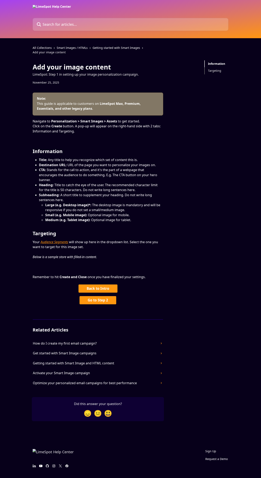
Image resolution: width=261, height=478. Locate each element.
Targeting (214, 71)
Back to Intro (98, 288)
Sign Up (210, 451)
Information (216, 64)
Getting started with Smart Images (116, 48)
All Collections (42, 48)
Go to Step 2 (98, 300)
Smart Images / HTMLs (72, 48)
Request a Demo (216, 459)
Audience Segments (54, 242)
